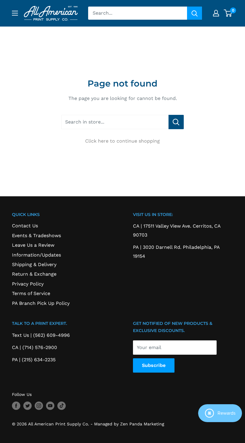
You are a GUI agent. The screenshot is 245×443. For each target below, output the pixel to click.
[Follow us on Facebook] (16, 406)
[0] (228, 13)
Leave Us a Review (33, 245)
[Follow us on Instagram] (39, 406)
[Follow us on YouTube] (50, 406)
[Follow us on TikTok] (61, 406)
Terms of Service (31, 293)
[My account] (216, 13)
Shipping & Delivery (34, 264)
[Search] (194, 13)
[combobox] (137, 13)
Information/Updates (36, 255)
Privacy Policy (28, 284)
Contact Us (25, 226)
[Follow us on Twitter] (27, 406)
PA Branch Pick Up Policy (41, 303)
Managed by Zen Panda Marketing (129, 424)
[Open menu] (15, 13)
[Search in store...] (176, 122)
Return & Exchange (34, 274)
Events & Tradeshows (36, 235)
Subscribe (154, 365)
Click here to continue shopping (122, 141)
